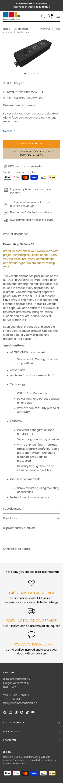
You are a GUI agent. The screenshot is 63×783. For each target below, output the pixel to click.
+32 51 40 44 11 (13, 699)
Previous (45, 29)
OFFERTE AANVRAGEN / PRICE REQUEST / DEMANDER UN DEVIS (32, 153)
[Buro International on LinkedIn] (16, 712)
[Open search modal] (43, 16)
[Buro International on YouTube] (33, 712)
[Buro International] (12, 16)
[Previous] (5, 5)
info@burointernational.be (20, 703)
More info (9, 131)
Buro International (31, 757)
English (7, 752)
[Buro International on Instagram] (11, 712)
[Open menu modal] (58, 16)
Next (57, 29)
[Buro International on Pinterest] (22, 712)
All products (21, 29)
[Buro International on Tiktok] (28, 712)
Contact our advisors (39, 212)
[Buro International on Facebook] (5, 712)
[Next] (58, 5)
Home (6, 29)
